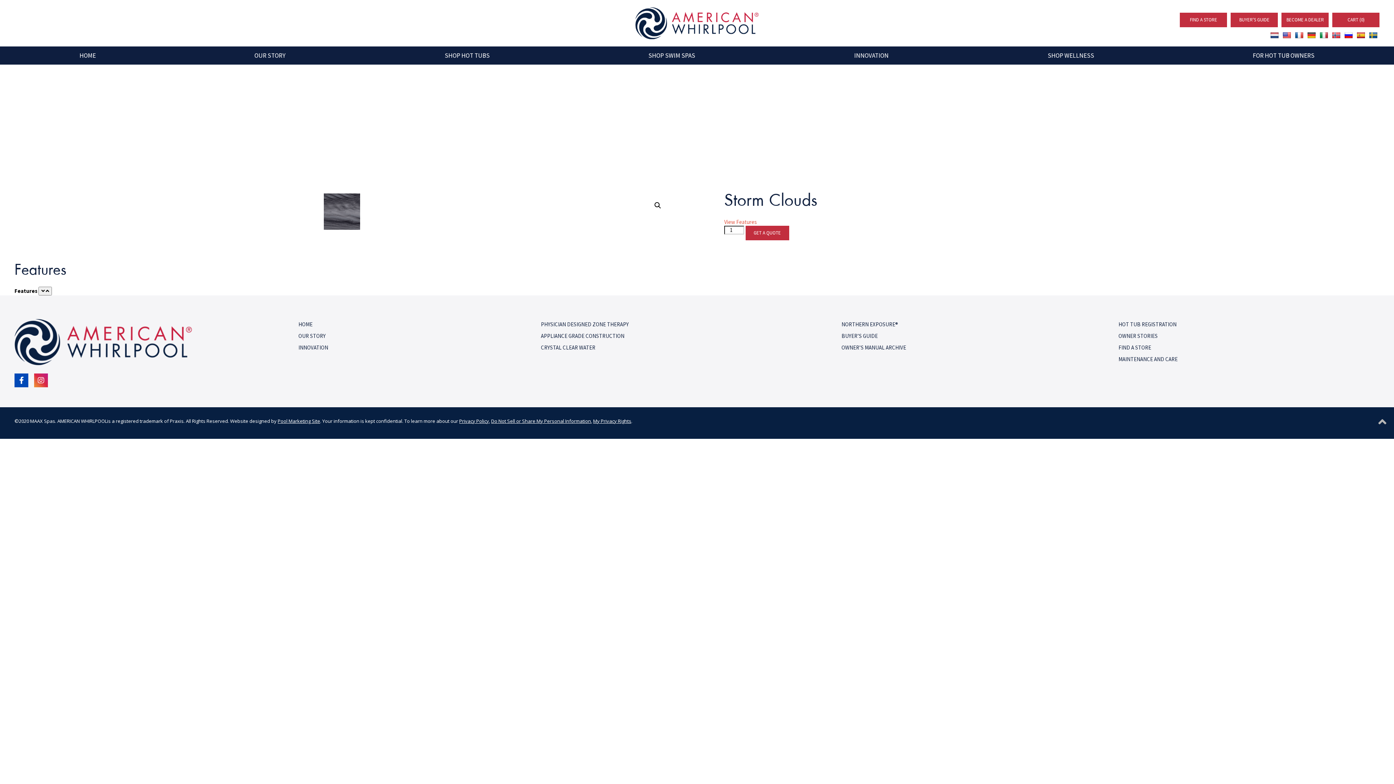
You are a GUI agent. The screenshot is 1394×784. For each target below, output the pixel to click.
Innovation (313, 347)
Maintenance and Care (1148, 359)
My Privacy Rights (612, 421)
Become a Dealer (1305, 20)
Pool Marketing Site (299, 421)
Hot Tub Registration (1147, 324)
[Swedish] (1373, 35)
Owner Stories (1138, 335)
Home (305, 324)
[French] (1299, 35)
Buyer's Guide (1254, 20)
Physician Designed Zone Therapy (585, 324)
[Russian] (1348, 35)
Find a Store (1203, 20)
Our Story (312, 335)
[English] (1287, 35)
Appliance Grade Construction (582, 335)
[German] (1311, 35)
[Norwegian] (1336, 35)
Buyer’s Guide (859, 335)
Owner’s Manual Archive (873, 347)
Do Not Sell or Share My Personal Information (541, 421)
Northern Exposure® (869, 324)
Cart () (1356, 20)
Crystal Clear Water (568, 347)
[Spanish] (1361, 35)
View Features (740, 222)
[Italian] (1324, 35)
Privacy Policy (474, 421)
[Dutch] (1274, 35)
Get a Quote (767, 233)
